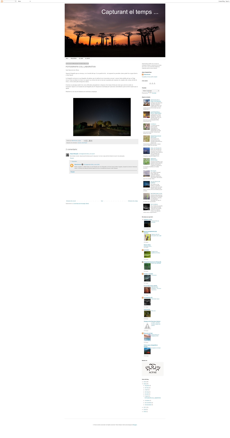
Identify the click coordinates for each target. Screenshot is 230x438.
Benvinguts (153, 171)
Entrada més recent (71, 201)
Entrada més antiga (133, 201)
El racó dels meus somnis (150, 285)
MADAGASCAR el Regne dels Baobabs (156, 100)
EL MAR (81, 58)
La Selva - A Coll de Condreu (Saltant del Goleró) (155, 324)
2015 (145, 381)
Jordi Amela (147, 309)
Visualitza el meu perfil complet (149, 76)
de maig (147, 392)
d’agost (147, 396)
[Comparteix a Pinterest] (91, 141)
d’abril (146, 389)
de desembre (148, 404)
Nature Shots (147, 245)
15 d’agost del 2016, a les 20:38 (91, 164)
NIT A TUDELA (154, 204)
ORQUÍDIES (74, 58)
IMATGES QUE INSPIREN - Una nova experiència (156, 288)
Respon (72, 158)
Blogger (135, 424)
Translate (154, 93)
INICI (67, 58)
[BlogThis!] (86, 141)
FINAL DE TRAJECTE (156, 148)
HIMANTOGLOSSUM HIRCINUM (156, 136)
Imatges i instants (148, 273)
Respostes (74, 161)
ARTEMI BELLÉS (148, 297)
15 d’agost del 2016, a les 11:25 (87, 153)
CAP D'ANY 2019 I (155, 299)
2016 (145, 383)
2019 (145, 411)
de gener (147, 385)
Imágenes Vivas (148, 219)
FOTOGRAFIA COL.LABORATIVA (153, 398)
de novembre (148, 402)
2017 (145, 407)
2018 (145, 409)
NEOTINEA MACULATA (156, 193)
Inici (102, 201)
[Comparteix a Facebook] (90, 141)
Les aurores (154, 275)
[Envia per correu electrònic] (85, 141)
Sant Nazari (84, 142)
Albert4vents (77, 164)
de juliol (147, 394)
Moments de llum (148, 333)
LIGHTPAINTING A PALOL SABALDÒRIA (156, 112)
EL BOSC (87, 58)
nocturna (79, 142)
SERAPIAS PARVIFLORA (154, 159)
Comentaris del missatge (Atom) (81, 203)
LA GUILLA (153, 124)
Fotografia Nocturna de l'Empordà (152, 262)
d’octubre (147, 400)
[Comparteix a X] (88, 141)
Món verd (153, 310)
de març (147, 387)
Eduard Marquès (74, 153)
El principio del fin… (148, 246)
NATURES (146, 250)
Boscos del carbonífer (156, 263)
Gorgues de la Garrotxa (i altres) (152, 321)
